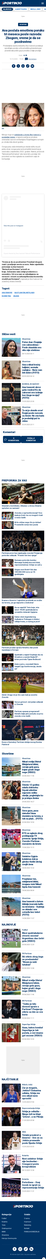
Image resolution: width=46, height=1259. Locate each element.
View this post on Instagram (13, 226)
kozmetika (6, 296)
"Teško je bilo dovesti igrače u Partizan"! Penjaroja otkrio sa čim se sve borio (32, 1009)
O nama (27, 1218)
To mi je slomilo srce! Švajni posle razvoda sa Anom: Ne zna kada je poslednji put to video (33, 415)
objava (16, 296)
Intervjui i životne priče (9, 1238)
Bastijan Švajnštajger (24, 293)
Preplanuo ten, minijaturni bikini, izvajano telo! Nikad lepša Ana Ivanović (31, 883)
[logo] (12, 3)
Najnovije (7, 9)
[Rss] (31, 1249)
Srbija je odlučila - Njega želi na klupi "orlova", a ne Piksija (32, 1114)
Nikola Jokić (35, 9)
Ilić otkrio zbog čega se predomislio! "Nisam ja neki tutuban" (32, 960)
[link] (27, 66)
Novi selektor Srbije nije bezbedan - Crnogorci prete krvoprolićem (32, 1162)
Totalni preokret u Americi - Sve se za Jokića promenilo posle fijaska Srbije (32, 1139)
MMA (3, 1232)
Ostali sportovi (6, 1228)
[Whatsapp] (23, 66)
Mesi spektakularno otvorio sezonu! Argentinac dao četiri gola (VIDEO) (33, 937)
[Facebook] (13, 66)
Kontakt (26, 1228)
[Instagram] (20, 1249)
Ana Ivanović (7, 293)
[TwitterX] (18, 66)
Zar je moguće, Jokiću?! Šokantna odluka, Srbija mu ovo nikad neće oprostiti (31, 1093)
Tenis (3, 1225)
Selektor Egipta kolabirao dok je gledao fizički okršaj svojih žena (32, 860)
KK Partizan (27, 1001)
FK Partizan (26, 953)
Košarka (25, 1155)
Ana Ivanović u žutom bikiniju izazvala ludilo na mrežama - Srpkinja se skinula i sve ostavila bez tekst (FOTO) (33, 908)
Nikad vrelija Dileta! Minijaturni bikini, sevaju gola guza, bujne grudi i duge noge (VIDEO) (31, 767)
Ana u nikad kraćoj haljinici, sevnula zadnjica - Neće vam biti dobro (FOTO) (32, 368)
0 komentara (13, 439)
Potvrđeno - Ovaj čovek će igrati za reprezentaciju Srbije (33, 1185)
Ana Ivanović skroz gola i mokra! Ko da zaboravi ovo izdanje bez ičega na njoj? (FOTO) (32, 392)
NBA (24, 1132)
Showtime (23, 24)
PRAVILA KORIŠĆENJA (31, 1232)
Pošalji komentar (31, 439)
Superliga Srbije (29, 1024)
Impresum (27, 1222)
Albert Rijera (21, 9)
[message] (32, 66)
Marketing (27, 1225)
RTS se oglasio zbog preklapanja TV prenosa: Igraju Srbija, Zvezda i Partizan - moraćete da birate (33, 838)
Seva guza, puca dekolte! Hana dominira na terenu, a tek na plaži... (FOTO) (32, 814)
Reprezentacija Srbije (31, 1108)
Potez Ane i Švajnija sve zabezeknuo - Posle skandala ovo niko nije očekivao (32, 346)
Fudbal (25, 930)
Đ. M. (25, 55)
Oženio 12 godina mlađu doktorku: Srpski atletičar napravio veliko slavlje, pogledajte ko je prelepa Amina (32, 791)
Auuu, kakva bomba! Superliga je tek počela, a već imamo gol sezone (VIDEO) (32, 1031)
